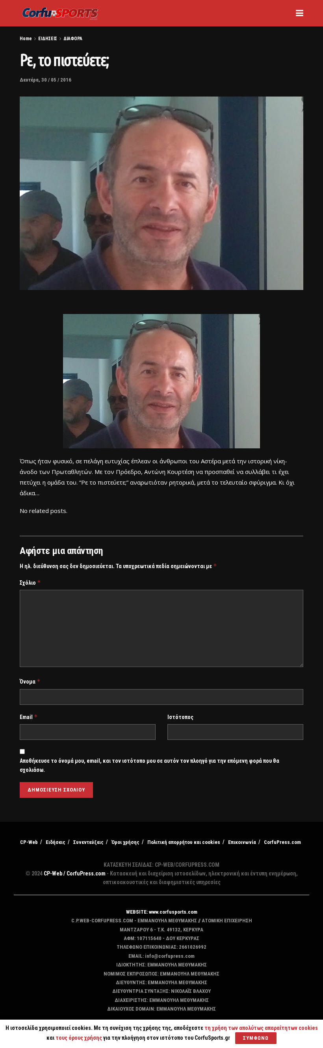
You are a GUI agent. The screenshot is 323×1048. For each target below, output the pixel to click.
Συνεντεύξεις (88, 842)
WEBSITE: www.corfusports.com (161, 912)
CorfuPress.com (282, 842)
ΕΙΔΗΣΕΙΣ (47, 38)
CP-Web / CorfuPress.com (75, 873)
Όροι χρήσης (125, 842)
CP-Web (29, 842)
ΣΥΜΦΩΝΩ (256, 1038)
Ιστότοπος (180, 717)
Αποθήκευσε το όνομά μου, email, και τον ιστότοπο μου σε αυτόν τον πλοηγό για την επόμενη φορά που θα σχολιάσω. (149, 765)
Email (29, 717)
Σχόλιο (30, 582)
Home (26, 38)
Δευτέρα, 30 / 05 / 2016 (45, 80)
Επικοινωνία (242, 842)
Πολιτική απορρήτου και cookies (183, 842)
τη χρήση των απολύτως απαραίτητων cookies (261, 1028)
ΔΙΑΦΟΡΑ (72, 38)
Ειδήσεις (55, 842)
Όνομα (30, 681)
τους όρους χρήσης (79, 1038)
